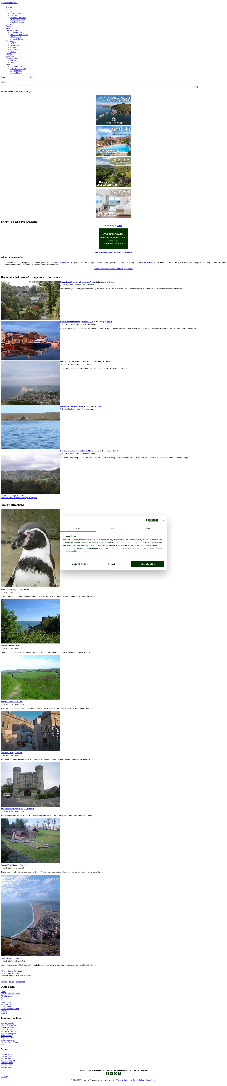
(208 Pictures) (74, 322)
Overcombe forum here (61, 262)
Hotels (12, 62)
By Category (15, 16)
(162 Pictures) (73, 362)
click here (148, 262)
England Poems (16, 73)
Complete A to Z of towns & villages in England (19, 498)
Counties (9, 54)
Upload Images (6, 1002)
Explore (9, 26)
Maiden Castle (7, 702)
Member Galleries (17, 22)
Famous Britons (7, 1063)
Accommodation (12, 58)
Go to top (4, 1077)
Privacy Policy (138, 1080)
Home (8, 9)
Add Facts (119, 269)
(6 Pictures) (73, 282)
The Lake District (7, 1038)
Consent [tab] (78, 528)
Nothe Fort (5, 646)
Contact (4, 1013)
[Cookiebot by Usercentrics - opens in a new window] (147, 520)
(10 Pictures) (18, 702)
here (155, 262)
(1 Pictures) (78, 406)
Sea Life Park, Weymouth (11, 589)
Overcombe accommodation (104, 269)
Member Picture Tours (9, 1042)
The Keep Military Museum (12, 809)
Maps (8, 28)
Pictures (9, 11)
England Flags (6, 1065)
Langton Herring (67, 406)
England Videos (16, 71)
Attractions (10, 41)
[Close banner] (163, 520)
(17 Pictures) (15, 646)
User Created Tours (17, 20)
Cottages (13, 60)
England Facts (6, 1056)
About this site (6, 996)
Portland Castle (7, 753)
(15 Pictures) (29, 809)
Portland (63, 362)
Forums (4, 1011)
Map (125, 269)
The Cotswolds (6, 1036)
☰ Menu (9, 7)
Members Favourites (18, 18)
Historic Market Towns (19, 35)
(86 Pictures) (74, 451)
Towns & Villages (12, 30)
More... (13, 52)
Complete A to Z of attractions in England (16, 975)
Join (2, 998)
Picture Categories (8, 1040)
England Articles (16, 66)
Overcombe (20, 982)
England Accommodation (10, 994)
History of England (8, 1061)
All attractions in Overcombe (11, 971)
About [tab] (149, 528)
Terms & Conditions (124, 1080)
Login (3, 1000)
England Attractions (8, 1031)
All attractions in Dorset (10, 973)
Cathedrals (14, 50)
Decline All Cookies (79, 564)
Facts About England (18, 69)
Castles (13, 47)
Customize (112, 564)
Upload (8, 24)
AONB (13, 43)
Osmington (64, 282)
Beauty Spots (15, 45)
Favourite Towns (16, 39)
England (4, 982)
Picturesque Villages (18, 33)
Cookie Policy (151, 1080)
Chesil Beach (6, 958)
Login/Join (10, 56)
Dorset (11, 982)
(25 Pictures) (17, 958)
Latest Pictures (15, 13)
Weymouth (64, 322)
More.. (8, 64)
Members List (6, 1004)
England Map (6, 1067)
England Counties (7, 1023)
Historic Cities (15, 37)
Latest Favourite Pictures (10, 1009)
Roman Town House (9, 865)
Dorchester (64, 451)
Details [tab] (113, 528)
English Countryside (8, 1034)
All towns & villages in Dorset (12, 496)
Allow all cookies (148, 564)
